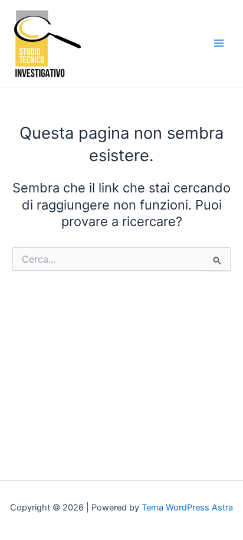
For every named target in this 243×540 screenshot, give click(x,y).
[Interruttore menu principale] (218, 43)
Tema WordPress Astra (187, 507)
